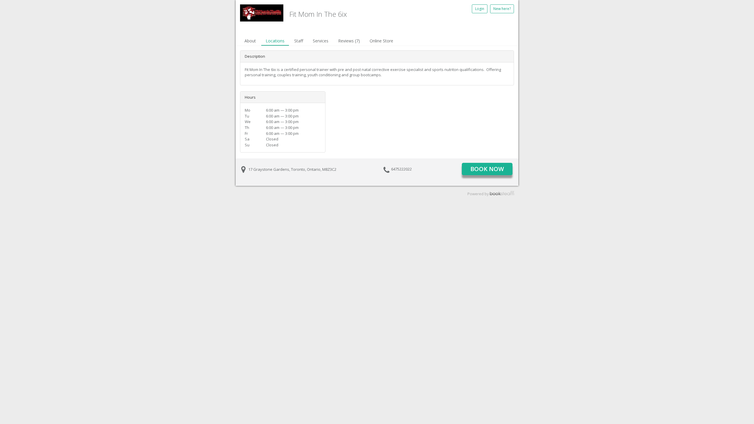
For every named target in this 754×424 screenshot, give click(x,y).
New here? (502, 8)
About (250, 41)
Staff (298, 41)
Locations (275, 41)
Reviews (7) (349, 41)
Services (320, 41)
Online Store (381, 41)
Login (479, 8)
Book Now (487, 169)
